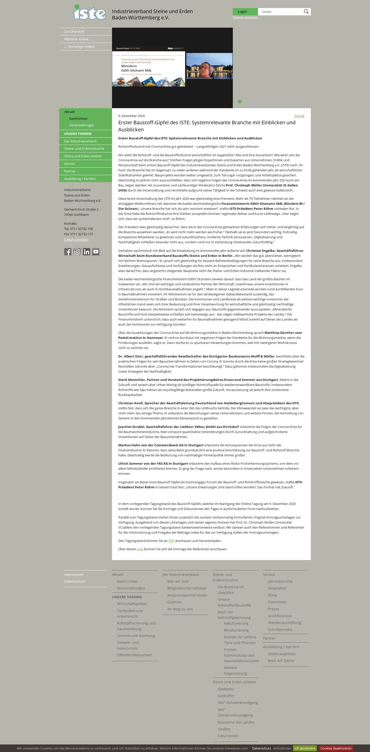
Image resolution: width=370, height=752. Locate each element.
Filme (272, 595)
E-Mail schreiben (76, 239)
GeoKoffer (226, 695)
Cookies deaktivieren (336, 748)
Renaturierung (236, 630)
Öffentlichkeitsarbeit (134, 655)
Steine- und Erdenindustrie (84, 148)
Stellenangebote (281, 653)
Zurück (299, 115)
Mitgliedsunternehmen (186, 588)
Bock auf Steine (281, 660)
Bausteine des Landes (236, 722)
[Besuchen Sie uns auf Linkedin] (87, 254)
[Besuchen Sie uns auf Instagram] (77, 254)
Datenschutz (261, 748)
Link (140, 549)
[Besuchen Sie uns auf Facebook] (68, 254)
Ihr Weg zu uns (180, 609)
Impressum (73, 574)
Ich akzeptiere (304, 748)
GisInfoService (280, 615)
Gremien (174, 602)
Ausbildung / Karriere (80, 178)
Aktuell (69, 111)
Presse (273, 609)
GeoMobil (226, 689)
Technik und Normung (136, 635)
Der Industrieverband (80, 141)
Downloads (277, 602)
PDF (171, 540)
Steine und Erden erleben (83, 156)
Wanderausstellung (284, 622)
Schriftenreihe (280, 629)
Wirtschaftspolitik (131, 603)
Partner (70, 171)
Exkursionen (228, 735)
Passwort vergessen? (245, 17)
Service (69, 163)
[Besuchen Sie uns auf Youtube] (96, 254)
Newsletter (277, 588)
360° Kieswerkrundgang (238, 702)
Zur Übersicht (74, 31)
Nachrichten (78, 118)
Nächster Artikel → (78, 39)
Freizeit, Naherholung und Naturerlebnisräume (241, 655)
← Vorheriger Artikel (79, 46)
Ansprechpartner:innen (187, 595)
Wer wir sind (178, 581)
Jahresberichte (280, 581)
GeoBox (224, 729)
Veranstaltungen (81, 125)
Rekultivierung (236, 623)
